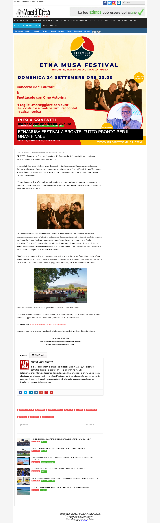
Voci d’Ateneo (50, 26)
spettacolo (91, 410)
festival (23, 417)
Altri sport (87, 31)
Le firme (17, 2)
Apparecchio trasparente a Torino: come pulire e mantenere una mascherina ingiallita (62, 459)
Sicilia (69, 410)
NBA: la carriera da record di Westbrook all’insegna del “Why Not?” (58, 469)
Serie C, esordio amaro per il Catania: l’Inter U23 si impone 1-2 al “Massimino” (61, 439)
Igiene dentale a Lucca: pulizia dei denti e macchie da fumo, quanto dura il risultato (65, 478)
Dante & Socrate (98, 21)
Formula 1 (45, 31)
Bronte (41, 410)
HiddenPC (84, 520)
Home (18, 152)
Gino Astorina (48, 417)
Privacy (42, 2)
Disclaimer (26, 2)
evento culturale (26, 410)
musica (79, 410)
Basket (53, 31)
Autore (24, 355)
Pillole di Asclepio (48, 462)
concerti (34, 417)
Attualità (35, 21)
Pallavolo (61, 31)
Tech (133, 21)
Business (48, 21)
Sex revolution (77, 21)
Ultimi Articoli (39, 355)
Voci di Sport (19, 31)
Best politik (21, 21)
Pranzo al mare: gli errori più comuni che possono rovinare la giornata (60, 487)
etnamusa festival (55, 410)
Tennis (69, 31)
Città (37, 26)
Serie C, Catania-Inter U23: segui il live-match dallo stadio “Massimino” (59, 448)
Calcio (27, 31)
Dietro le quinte (52, 126)
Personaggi (78, 31)
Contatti (35, 2)
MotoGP (36, 31)
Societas (61, 21)
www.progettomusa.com (39, 324)
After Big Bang (119, 21)
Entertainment (23, 26)
